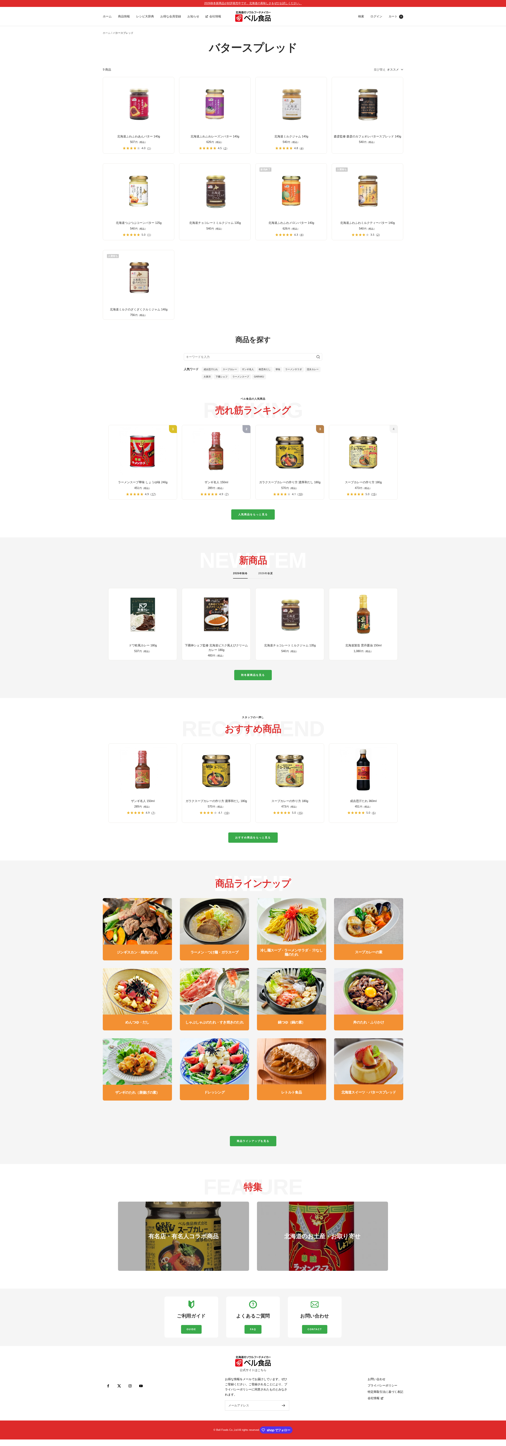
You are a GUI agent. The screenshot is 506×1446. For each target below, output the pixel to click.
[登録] (283, 1405)
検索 (361, 16)
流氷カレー (313, 369)
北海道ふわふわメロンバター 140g (291, 222)
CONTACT (315, 1329)
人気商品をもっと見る (253, 514)
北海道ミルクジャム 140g (291, 136)
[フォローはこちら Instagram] (130, 1386)
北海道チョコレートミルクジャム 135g (215, 222)
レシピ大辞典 (145, 16)
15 (373, 494)
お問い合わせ (376, 1379)
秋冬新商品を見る (253, 674)
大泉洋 (207, 376)
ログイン (376, 16)
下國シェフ (222, 376)
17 (153, 494)
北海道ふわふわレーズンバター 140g (215, 136)
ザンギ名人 (248, 369)
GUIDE (191, 1329)
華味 (278, 369)
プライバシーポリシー (382, 1385)
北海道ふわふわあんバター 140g (138, 136)
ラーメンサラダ (293, 369)
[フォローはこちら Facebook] (108, 1386)
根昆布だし (265, 369)
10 (300, 494)
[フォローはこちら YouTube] (140, 1386)
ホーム (107, 16)
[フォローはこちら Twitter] (119, 1386)
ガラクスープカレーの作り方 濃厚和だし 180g (289, 482)
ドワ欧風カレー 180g (143, 645)
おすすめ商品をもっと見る (253, 837)
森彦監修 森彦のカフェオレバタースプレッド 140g (367, 136)
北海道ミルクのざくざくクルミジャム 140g (138, 309)
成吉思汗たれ (211, 369)
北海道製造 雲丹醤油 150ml (363, 645)
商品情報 (124, 16)
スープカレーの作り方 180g (363, 482)
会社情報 (215, 16)
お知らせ (193, 16)
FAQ (253, 1329)
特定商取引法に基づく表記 (385, 1391)
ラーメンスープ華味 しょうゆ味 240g (142, 482)
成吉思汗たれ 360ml (363, 801)
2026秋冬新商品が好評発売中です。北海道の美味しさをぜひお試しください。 (253, 3)
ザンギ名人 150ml (216, 482)
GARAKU (259, 376)
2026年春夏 (265, 573)
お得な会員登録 (170, 16)
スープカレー (230, 369)
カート (395, 16)
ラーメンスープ (240, 376)
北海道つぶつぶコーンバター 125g (138, 222)
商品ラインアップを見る (253, 1141)
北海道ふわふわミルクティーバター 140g (367, 222)
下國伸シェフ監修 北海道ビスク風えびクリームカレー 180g (216, 648)
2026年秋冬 (240, 573)
